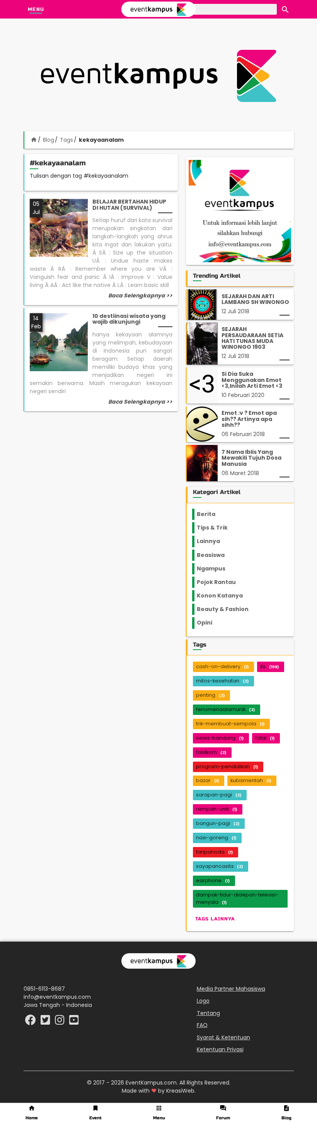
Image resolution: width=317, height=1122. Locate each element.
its (269, 666)
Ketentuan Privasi (220, 1049)
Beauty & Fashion (227, 609)
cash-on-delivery (222, 666)
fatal (264, 738)
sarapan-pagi (218, 794)
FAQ (202, 1025)
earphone (213, 880)
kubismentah (250, 780)
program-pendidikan (227, 766)
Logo (203, 1001)
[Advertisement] (158, 76)
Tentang (208, 1013)
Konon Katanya (224, 595)
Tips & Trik (218, 527)
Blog (48, 140)
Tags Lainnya (215, 919)
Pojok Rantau (220, 582)
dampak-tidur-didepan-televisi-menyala (237, 898)
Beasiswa (215, 555)
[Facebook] (31, 1022)
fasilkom (211, 752)
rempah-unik (216, 809)
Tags (66, 140)
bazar (207, 780)
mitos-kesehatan (222, 680)
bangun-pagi (217, 823)
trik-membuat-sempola (230, 723)
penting (210, 695)
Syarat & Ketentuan (223, 1037)
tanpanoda (214, 852)
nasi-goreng (216, 837)
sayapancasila (219, 866)
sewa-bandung (220, 738)
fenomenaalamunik (225, 709)
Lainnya (215, 541)
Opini (209, 622)
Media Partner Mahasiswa (231, 989)
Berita (214, 514)
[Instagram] (60, 1022)
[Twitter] (46, 1022)
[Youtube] (74, 1022)
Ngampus (216, 568)
